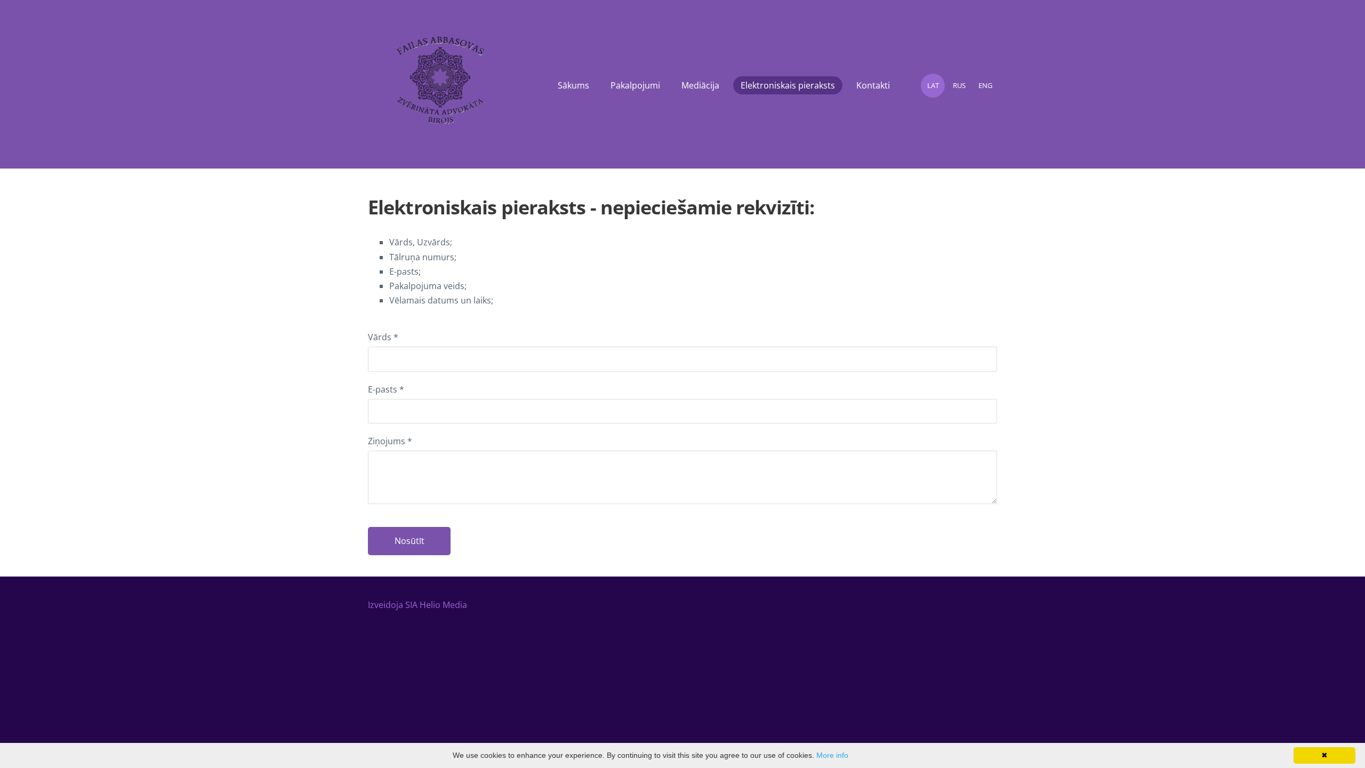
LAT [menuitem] (933, 85)
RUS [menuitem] (959, 85)
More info (832, 755)
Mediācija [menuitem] (700, 85)
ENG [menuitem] (985, 85)
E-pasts (386, 389)
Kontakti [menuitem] (873, 85)
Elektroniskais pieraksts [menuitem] (788, 85)
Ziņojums (390, 441)
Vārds (383, 337)
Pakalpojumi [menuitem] (635, 85)
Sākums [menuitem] (573, 85)
